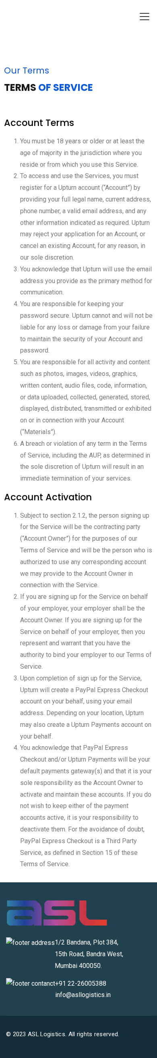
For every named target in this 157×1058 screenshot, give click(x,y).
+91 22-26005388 (80, 983)
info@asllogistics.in (83, 995)
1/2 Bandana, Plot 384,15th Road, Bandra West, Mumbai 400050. (89, 954)
